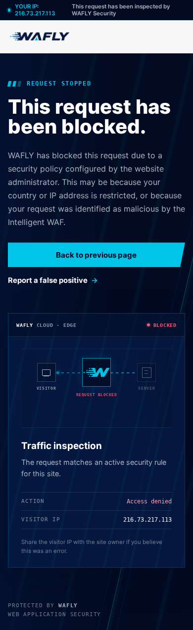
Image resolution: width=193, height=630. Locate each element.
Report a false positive (48, 280)
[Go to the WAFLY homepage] (40, 36)
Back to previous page (96, 255)
